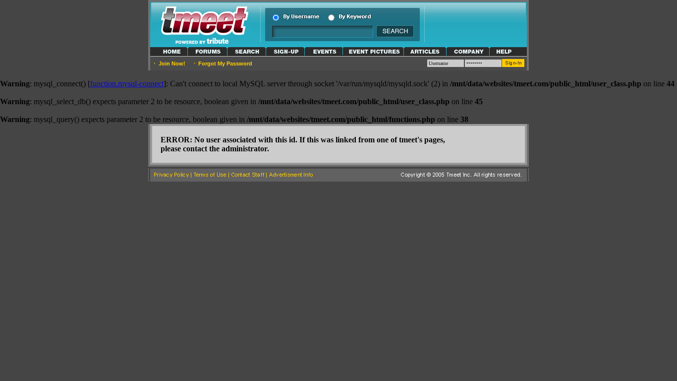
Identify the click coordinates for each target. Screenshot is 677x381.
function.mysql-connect (127, 83)
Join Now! (172, 63)
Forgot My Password (225, 63)
